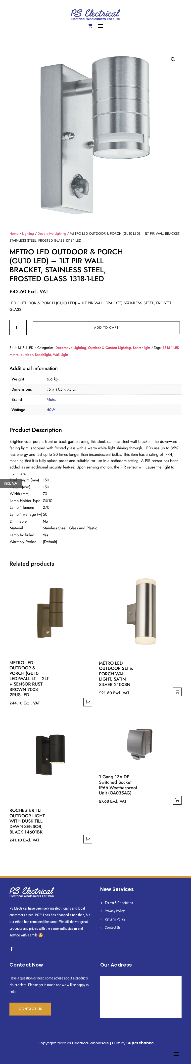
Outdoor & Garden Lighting (109, 347)
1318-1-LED (171, 347)
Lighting (28, 233)
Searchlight (141, 347)
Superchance (140, 1043)
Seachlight (43, 354)
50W (51, 410)
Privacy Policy (115, 911)
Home (13, 233)
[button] (173, 59)
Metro (14, 354)
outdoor (27, 354)
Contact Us (113, 927)
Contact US (30, 1008)
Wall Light (60, 354)
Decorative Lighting (52, 233)
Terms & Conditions (119, 903)
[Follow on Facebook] (11, 949)
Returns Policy (115, 919)
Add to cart (106, 327)
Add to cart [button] (87, 702)
